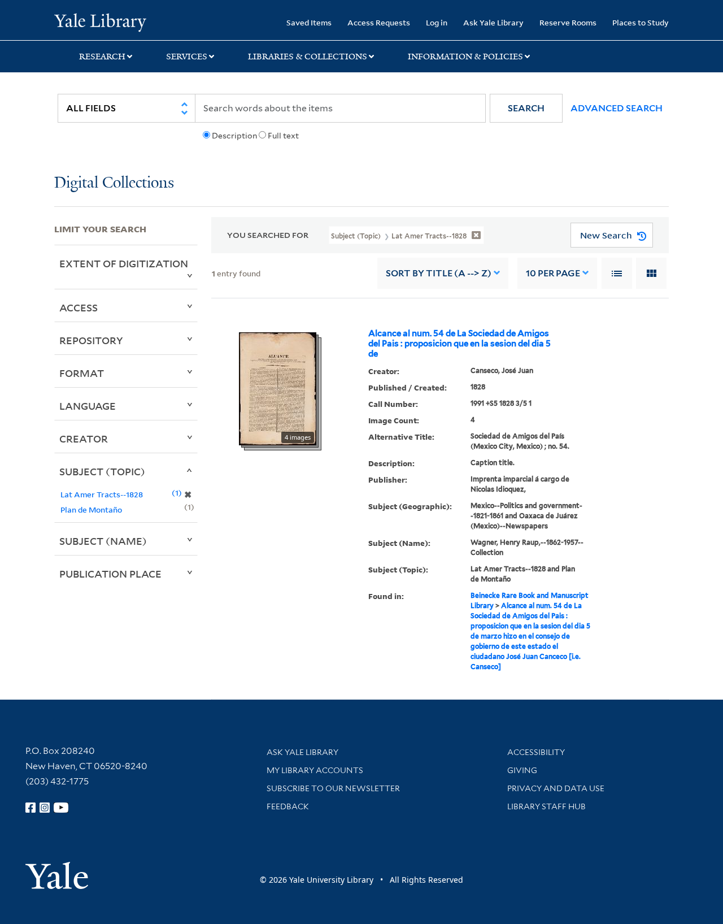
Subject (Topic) (102, 471)
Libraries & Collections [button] (307, 56)
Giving (522, 770)
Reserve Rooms (567, 22)
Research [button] (102, 56)
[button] (526, 108)
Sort (438, 273)
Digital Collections (114, 183)
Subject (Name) (103, 541)
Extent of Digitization (123, 263)
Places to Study (640, 22)
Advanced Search (616, 108)
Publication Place (110, 573)
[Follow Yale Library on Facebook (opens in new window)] (30, 807)
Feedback (288, 806)
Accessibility (536, 752)
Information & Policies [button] (465, 56)
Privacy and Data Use (555, 788)
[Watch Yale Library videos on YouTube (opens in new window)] (61, 807)
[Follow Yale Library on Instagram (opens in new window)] (45, 807)
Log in (436, 22)
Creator (83, 438)
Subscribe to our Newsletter (333, 788)
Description (234, 135)
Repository (91, 340)
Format (81, 373)
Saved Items (309, 22)
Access (78, 307)
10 (553, 273)
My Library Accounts (315, 770)
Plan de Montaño (91, 509)
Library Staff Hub (546, 806)
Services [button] (186, 56)
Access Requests (378, 22)
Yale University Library (100, 21)
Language (87, 406)
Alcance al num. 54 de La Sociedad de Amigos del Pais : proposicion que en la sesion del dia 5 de (459, 343)
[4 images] (277, 387)
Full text (283, 135)
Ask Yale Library (493, 22)
